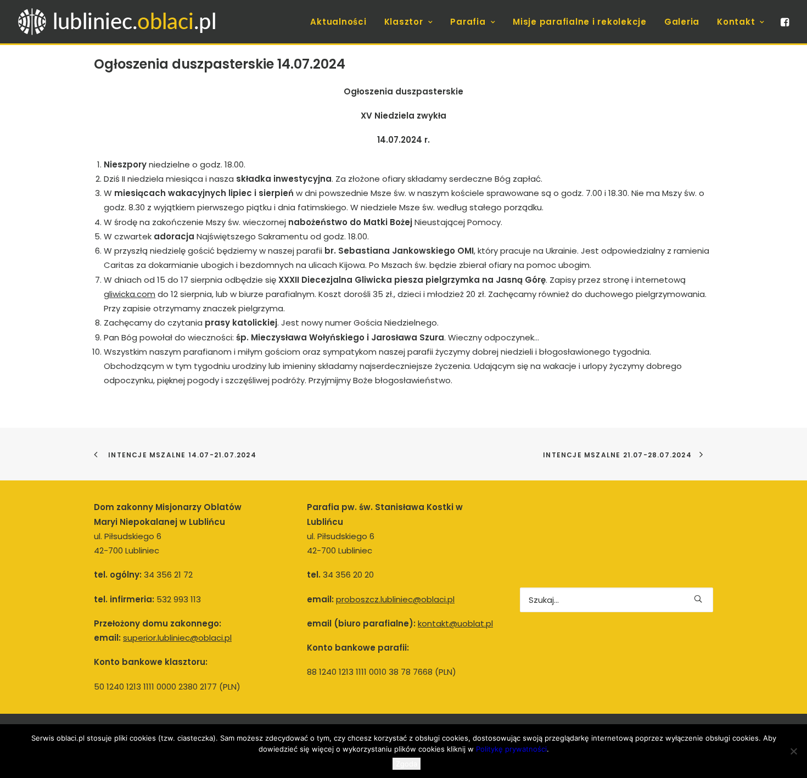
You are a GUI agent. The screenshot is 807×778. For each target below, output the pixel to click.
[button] (784, 21)
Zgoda (406, 763)
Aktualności (338, 21)
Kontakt (736, 21)
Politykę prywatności (511, 749)
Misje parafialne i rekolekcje (580, 21)
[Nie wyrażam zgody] (793, 751)
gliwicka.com (129, 294)
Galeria (681, 21)
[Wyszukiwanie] (616, 599)
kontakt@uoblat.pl (455, 623)
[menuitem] (338, 21)
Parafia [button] (467, 21)
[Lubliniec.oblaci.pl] (127, 21)
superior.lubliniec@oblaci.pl (177, 637)
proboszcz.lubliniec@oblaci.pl (395, 599)
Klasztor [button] (403, 21)
